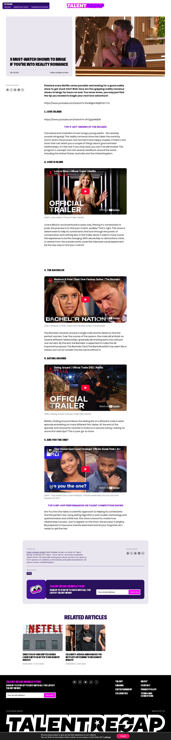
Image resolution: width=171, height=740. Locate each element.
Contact (145, 685)
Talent (119, 681)
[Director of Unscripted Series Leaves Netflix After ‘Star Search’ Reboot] (43, 638)
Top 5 (29, 573)
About (144, 681)
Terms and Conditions (147, 694)
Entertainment (123, 689)
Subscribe (134, 592)
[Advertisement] (85, 257)
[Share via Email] (22, 89)
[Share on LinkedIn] (18, 89)
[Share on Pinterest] (15, 89)
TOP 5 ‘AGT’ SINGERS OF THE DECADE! (85, 126)
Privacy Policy (148, 689)
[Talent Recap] (85, 5)
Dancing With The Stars (40, 7)
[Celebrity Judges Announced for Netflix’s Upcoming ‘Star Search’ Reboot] (86, 638)
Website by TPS (158, 711)
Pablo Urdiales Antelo (36, 552)
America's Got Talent (21, 7)
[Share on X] (11, 89)
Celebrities (121, 693)
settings (107, 737)
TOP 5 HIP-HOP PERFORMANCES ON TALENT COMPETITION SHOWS (85, 505)
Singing (119, 685)
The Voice (7, 7)
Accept (123, 736)
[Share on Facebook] (7, 89)
